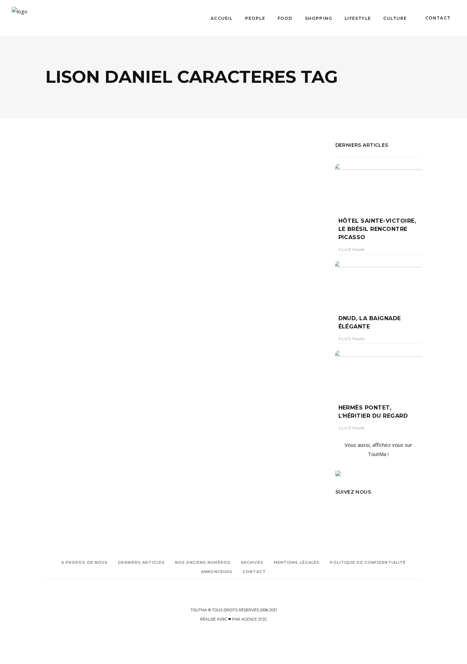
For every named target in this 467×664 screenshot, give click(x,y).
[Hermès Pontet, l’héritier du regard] (378, 372)
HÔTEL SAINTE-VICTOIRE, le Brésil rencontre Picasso (377, 229)
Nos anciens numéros (202, 562)
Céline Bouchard (66, 258)
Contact (254, 571)
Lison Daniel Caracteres (68, 366)
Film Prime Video (89, 337)
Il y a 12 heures (351, 249)
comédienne (57, 328)
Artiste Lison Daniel (64, 318)
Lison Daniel (91, 357)
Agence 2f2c (254, 619)
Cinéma (61, 226)
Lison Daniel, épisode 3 (93, 245)
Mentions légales (297, 562)
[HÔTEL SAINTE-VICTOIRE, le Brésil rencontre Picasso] (378, 185)
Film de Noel (84, 328)
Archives (252, 562)
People (81, 226)
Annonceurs (216, 571)
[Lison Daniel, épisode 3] (112, 184)
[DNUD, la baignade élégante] (378, 282)
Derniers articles (141, 562)
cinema (93, 318)
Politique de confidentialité (368, 562)
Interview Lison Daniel (67, 347)
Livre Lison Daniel (95, 376)
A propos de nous (84, 562)
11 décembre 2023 (107, 258)
